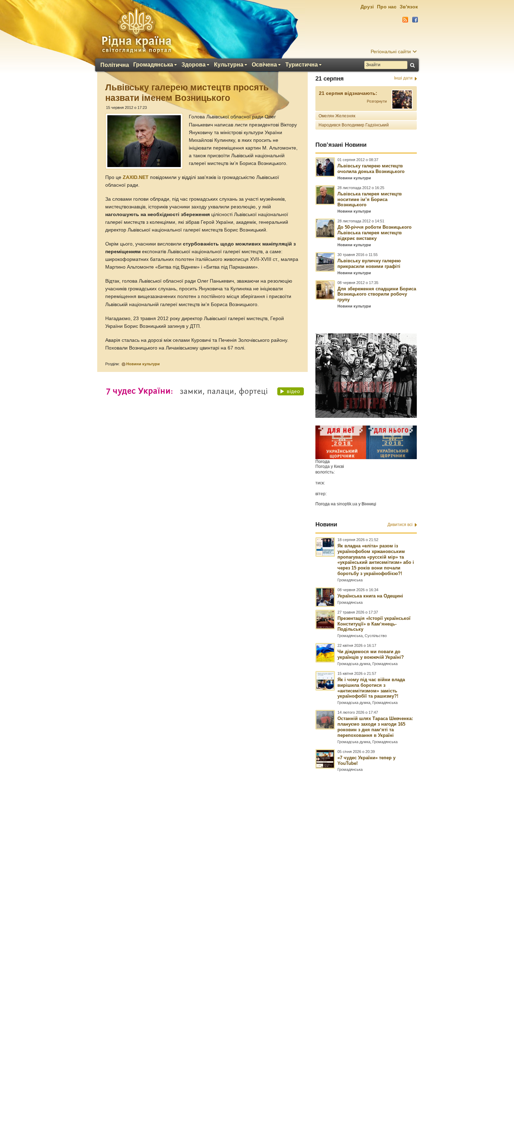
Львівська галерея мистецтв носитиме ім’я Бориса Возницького (369, 199)
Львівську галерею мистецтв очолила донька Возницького (371, 168)
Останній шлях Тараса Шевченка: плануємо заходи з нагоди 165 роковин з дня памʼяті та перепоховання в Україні (375, 727)
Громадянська (153, 65)
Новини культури (143, 364)
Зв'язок (409, 6)
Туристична (301, 65)
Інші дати (403, 78)
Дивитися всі (400, 524)
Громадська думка (353, 664)
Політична (114, 65)
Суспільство (376, 636)
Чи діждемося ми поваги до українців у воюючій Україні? (370, 654)
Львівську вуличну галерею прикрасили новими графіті (369, 263)
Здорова (193, 65)
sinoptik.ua (347, 504)
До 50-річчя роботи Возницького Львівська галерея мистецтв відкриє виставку (374, 232)
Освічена (264, 65)
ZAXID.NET (136, 177)
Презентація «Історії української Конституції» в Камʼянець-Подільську (374, 624)
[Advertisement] (257, 936)
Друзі (367, 6)
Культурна (228, 65)
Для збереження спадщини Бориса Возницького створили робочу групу (376, 294)
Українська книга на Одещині (370, 596)
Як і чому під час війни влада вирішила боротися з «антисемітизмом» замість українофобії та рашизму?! (371, 688)
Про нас (387, 6)
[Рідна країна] (136, 30)
